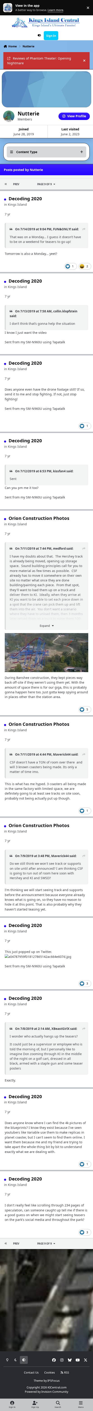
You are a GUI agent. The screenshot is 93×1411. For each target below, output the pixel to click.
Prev (16, 184)
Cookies (49, 1372)
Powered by (46, 1392)
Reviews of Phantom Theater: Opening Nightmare (39, 60)
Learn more (8, 8)
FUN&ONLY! (62, 229)
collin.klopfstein (65, 311)
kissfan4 (59, 471)
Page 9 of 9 (44, 184)
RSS (66, 1372)
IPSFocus (53, 1381)
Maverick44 (62, 754)
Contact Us (31, 1372)
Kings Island (17, 204)
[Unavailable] (46, 635)
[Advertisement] (46, 1300)
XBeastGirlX (60, 1029)
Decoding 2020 (25, 198)
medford (59, 548)
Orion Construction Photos (39, 518)
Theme (38, 1381)
